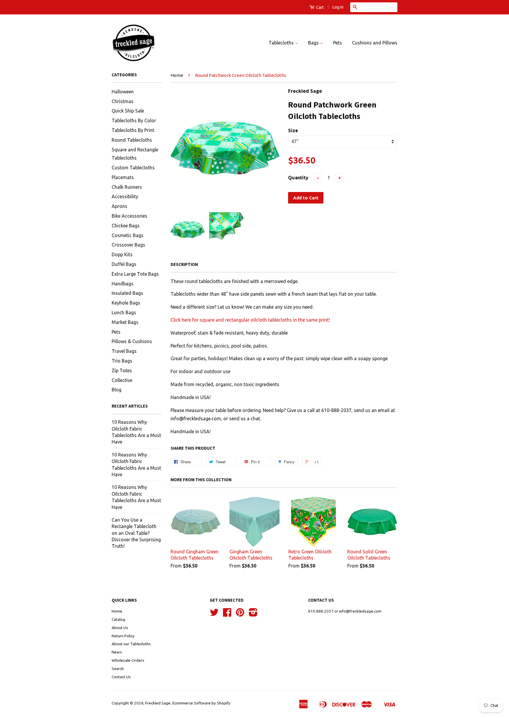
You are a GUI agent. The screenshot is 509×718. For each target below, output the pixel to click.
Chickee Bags (126, 225)
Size (293, 130)
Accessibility (125, 196)
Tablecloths (282, 42)
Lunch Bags (124, 312)
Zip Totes (122, 370)
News (117, 652)
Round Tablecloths (132, 140)
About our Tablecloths (131, 643)
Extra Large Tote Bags (135, 274)
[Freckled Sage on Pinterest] (240, 614)
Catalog (118, 619)
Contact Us (121, 676)
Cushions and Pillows (374, 42)
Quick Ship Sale (128, 110)
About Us (120, 627)
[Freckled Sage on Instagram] (253, 614)
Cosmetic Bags (127, 235)
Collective (122, 380)
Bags (314, 42)
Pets (337, 42)
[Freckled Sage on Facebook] (227, 614)
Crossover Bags (128, 244)
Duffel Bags (124, 264)
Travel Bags (124, 351)
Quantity (298, 177)
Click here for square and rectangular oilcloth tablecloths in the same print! (250, 319)
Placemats (123, 177)
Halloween (123, 91)
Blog (116, 389)
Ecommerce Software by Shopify (201, 703)
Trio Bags (122, 360)
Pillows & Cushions (132, 341)
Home (177, 75)
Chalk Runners (127, 187)
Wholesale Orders (128, 660)
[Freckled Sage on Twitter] (214, 614)
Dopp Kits (122, 254)
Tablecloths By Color (134, 120)
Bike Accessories (129, 216)
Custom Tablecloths (133, 167)
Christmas (122, 101)
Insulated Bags (127, 293)
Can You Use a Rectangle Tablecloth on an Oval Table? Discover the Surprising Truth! (136, 533)
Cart (319, 7)
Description (184, 264)
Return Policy (123, 635)
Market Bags (125, 322)
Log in (338, 7)
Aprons (119, 206)
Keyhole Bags (126, 302)
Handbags (122, 283)
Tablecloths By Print (133, 130)
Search (118, 668)
